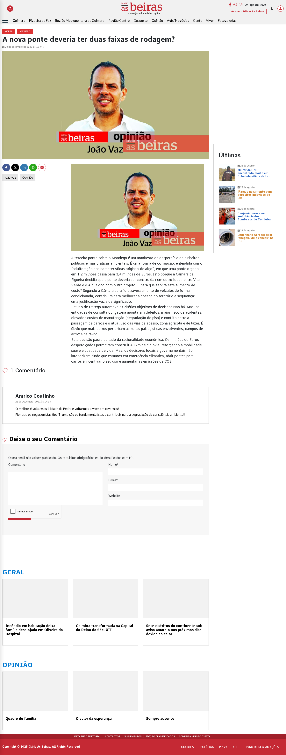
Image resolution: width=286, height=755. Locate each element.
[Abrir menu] (5, 21)
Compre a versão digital (195, 736)
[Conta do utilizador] (280, 8)
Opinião (157, 20)
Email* (113, 480)
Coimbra (19, 20)
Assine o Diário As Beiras (247, 11)
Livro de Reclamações (262, 747)
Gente (197, 20)
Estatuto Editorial (87, 736)
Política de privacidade (219, 747)
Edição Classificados (160, 736)
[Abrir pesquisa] (10, 8)
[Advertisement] (246, 56)
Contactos (112, 736)
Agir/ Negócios (178, 20)
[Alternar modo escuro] (272, 8)
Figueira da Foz (40, 20)
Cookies (187, 747)
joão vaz (10, 177)
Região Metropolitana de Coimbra (79, 20)
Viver (210, 20)
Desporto (141, 20)
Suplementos (133, 736)
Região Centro (119, 20)
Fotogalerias (227, 20)
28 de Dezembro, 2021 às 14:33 (33, 401)
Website (114, 496)
